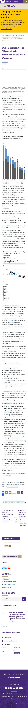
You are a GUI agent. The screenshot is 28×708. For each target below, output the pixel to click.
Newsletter (20, 699)
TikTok (22, 688)
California (7, 412)
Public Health (6, 40)
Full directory (5, 587)
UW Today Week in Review (10, 641)
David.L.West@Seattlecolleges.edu (12, 485)
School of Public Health (21, 502)
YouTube (14, 688)
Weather (6, 579)
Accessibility (6, 694)
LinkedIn (17, 688)
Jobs (22, 694)
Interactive (19, 35)
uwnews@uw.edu (6, 29)
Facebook (6, 688)
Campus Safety (5, 696)
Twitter (8, 688)
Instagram (11, 688)
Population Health (16, 39)
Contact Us (15, 694)
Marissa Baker (13, 320)
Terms (13, 699)
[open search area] (20, 1)
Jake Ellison (5, 62)
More (6, 545)
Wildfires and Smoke (9, 584)
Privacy (7, 699)
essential (12, 199)
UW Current (7, 644)
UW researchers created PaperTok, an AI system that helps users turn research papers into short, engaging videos (17, 617)
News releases (6, 37)
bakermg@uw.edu (12, 487)
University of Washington (3, 1)
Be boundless (14, 678)
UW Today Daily (8, 637)
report (6, 107)
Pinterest (20, 688)
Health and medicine (8, 35)
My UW (14, 696)
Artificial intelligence (10, 581)
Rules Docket (22, 696)
